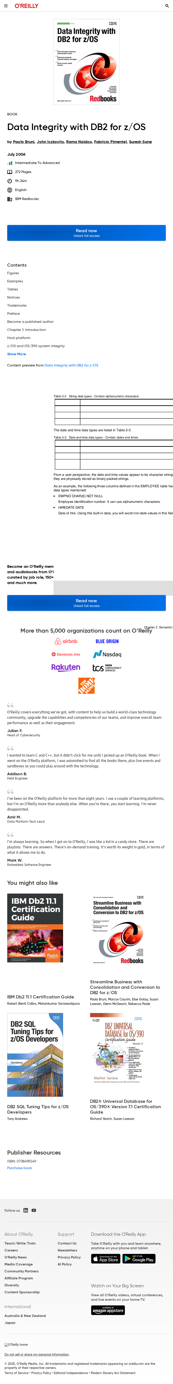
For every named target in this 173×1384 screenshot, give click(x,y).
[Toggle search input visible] (167, 5)
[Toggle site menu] (5, 5)
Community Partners (22, 1271)
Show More (16, 354)
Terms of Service (16, 1373)
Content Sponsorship (22, 1292)
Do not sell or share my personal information (37, 1355)
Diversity (12, 1285)
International (18, 1306)
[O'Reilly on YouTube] (34, 1210)
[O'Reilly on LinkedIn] (25, 1210)
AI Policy (65, 1264)
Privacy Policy (69, 1257)
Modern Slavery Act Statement (113, 1373)
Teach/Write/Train (20, 1243)
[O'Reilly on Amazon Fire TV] (108, 1314)
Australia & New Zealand (25, 1315)
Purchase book (19, 1168)
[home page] (27, 5)
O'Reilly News (16, 1257)
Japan (10, 1322)
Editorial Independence (71, 1373)
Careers (11, 1250)
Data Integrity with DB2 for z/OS (71, 365)
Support (66, 1234)
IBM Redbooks (27, 199)
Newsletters (67, 1250)
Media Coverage (19, 1264)
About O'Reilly (19, 1234)
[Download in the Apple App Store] (106, 1262)
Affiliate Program (19, 1278)
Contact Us (67, 1243)
